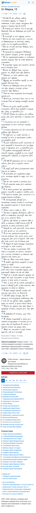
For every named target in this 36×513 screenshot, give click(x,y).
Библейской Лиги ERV (10, 397)
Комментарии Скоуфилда (12, 450)
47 (2, 329)
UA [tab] (10, 380)
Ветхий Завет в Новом (11, 466)
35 (2, 243)
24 (2, 173)
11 (2, 80)
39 (2, 266)
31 (2, 212)
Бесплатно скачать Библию (13, 494)
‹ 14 (3, 14)
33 (2, 227)
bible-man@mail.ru (7, 506)
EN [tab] (14, 380)
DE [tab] (17, 380)
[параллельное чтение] (24, 14)
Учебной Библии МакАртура (13, 436)
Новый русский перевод (11, 387)
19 (2, 134)
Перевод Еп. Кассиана (11, 401)
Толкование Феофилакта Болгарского (16, 457)
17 (2, 121)
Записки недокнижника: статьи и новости (18, 484)
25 (2, 181)
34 (2, 233)
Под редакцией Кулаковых (12, 392)
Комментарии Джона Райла (13, 455)
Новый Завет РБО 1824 (11, 413)
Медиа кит (6, 474)
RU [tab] (3, 380)
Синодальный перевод (11, 385)
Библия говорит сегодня (11, 448)
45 (2, 313)
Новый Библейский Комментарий (15, 459)
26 (2, 183)
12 (2, 85)
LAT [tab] (24, 380)
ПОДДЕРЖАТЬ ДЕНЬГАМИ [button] (18, 373)
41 (2, 282)
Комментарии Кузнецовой (12, 469)
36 (2, 248)
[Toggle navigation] (32, 2)
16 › (20, 14)
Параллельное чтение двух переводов (17, 489)
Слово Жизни (7, 403)
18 (2, 129)
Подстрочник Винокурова (12, 427)
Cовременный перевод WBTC (13, 399)
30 (2, 209)
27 (2, 189)
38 (2, 261)
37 (2, 259)
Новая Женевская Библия (12, 434)
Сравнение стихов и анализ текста (15, 487)
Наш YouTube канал (10, 478)
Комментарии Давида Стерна (14, 464)
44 (2, 305)
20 (2, 142)
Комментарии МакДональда (13, 441)
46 (2, 318)
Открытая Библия (9, 394)
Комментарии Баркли (11, 452)
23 (2, 168)
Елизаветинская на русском (13, 424)
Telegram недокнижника (12, 476)
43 (2, 295)
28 (2, 194)
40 (2, 274)
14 (2, 98)
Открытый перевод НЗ (11, 406)
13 (2, 93)
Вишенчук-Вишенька (10, 417)
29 (2, 199)
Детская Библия (9, 482)
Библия (4, 6)
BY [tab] (7, 380)
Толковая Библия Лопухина (13, 443)
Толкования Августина (11, 445)
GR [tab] (21, 380)
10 (2, 75)
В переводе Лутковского (12, 410)
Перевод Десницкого (10, 390)
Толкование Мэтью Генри (12, 438)
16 (2, 113)
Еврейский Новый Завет (11, 408)
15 (2, 106)
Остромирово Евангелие (12, 420)
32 (2, 220)
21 (2, 150)
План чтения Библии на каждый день (16, 491)
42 (2, 290)
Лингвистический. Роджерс (13, 462)
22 (2, 160)
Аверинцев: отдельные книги (13, 415)
